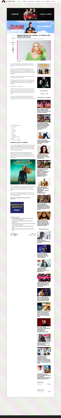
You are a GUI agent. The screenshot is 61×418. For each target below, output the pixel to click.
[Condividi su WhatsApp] (13, 44)
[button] (13, 51)
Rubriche (48, 1)
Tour (43, 1)
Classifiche (38, 1)
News (19, 1)
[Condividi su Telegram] (13, 49)
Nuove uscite (31, 1)
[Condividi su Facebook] (13, 46)
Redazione (13, 38)
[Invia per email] (13, 53)
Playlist (53, 1)
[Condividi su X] (13, 47)
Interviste (24, 1)
